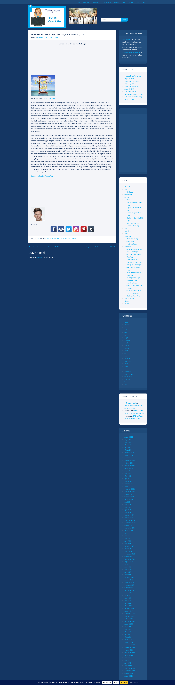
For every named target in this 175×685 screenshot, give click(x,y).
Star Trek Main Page (133, 293)
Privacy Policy (129, 298)
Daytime (49, 239)
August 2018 (128, 676)
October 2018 (128, 673)
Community (128, 194)
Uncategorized (129, 382)
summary (73, 239)
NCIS (126, 366)
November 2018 (129, 670)
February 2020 (129, 639)
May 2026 (127, 445)
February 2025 (129, 484)
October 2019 (128, 650)
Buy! (138, 2)
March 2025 (128, 481)
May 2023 (127, 538)
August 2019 (128, 655)
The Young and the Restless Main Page (132, 224)
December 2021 (129, 582)
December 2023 (129, 520)
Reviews (116, 2)
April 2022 (127, 572)
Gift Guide (129, 192)
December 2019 (129, 645)
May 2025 (127, 476)
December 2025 (129, 458)
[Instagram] (76, 229)
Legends (127, 358)
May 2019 (127, 660)
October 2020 (128, 619)
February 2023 (129, 546)
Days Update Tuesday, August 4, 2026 (131, 82)
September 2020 (129, 621)
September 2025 (129, 465)
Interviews (107, 2)
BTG (125, 330)
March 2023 (128, 543)
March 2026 (128, 450)
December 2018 (129, 668)
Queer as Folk (128, 374)
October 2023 (128, 525)
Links (126, 233)
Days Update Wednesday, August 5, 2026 (132, 77)
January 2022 (128, 580)
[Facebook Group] (61, 229)
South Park (128, 376)
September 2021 (129, 590)
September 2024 (130, 497)
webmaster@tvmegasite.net (131, 52)
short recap (62, 239)
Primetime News (96, 2)
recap (57, 239)
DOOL (53, 239)
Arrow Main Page (132, 251)
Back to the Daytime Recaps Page (42, 176)
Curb (125, 335)
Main (126, 363)
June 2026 (127, 442)
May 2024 (127, 507)
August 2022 (128, 561)
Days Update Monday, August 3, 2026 (131, 87)
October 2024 (129, 494)
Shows (131, 2)
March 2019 (128, 665)
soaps (68, 239)
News (126, 369)
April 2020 (127, 634)
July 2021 (127, 595)
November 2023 (129, 522)
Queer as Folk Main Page (134, 285)
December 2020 (129, 613)
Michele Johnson (54, 38)
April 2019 (127, 663)
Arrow (126, 322)
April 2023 (127, 541)
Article (126, 324)
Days (38, 239)
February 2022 (129, 577)
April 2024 (127, 509)
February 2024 (129, 515)
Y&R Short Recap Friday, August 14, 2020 (133, 417)
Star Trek (127, 379)
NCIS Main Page (131, 280)
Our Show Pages (131, 244)
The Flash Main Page (133, 296)
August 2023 (128, 530)
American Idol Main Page (134, 249)
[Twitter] (68, 229)
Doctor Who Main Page (134, 262)
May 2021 (127, 600)
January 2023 (128, 548)
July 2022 (127, 564)
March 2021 (128, 606)
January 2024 (128, 517)
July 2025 (127, 471)
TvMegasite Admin (130, 403)
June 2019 (127, 657)
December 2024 (129, 489)
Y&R (125, 384)
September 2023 (129, 528)
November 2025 (129, 460)
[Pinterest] (83, 229)
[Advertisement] (115, 9)
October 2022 (128, 556)
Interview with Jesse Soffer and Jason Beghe (133, 406)
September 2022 (129, 559)
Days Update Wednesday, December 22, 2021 (100, 247)
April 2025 (127, 478)
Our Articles (130, 241)
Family (126, 348)
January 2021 (128, 611)
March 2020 (128, 637)
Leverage (127, 361)
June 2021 (127, 598)
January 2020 (128, 642)
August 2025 (128, 468)
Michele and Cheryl (49, 98)
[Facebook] (53, 229)
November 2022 (129, 554)
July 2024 (127, 502)
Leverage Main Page (133, 277)
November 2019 (129, 647)
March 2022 (128, 574)
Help (143, 2)
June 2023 (127, 535)
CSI (125, 332)
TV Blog (124, 2)
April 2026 (127, 447)
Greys (126, 356)
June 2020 (127, 629)
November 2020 (129, 616)
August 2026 (128, 437)
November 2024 (129, 491)
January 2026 (128, 455)
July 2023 (127, 533)
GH (125, 353)
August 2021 (128, 593)
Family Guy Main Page (133, 264)
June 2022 (127, 567)
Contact (127, 197)
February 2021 (129, 608)
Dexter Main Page (132, 259)
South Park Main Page (133, 290)
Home (78, 2)
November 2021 (129, 585)
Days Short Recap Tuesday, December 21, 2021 (44, 247)
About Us (86, 2)
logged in (39, 257)
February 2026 (129, 452)
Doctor (126, 345)
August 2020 (128, 624)
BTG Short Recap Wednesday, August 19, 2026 (133, 93)
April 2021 (127, 603)
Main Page (127, 236)
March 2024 (128, 512)
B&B (126, 327)
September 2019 (129, 652)
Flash (126, 350)
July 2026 (127, 439)
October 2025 (128, 463)
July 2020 (127, 626)
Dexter (126, 343)
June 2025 (127, 473)
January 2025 (128, 486)
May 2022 (127, 569)
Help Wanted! (126, 39)
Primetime (127, 246)
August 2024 (128, 499)
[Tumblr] (91, 229)
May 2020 (127, 632)
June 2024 (127, 504)
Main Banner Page (132, 239)
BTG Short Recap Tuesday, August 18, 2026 (133, 98)
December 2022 (129, 551)
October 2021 (128, 587)
